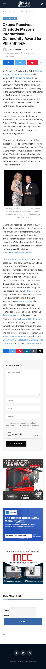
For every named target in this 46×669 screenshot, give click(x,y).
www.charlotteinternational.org (17, 253)
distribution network (12, 315)
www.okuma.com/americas (15, 336)
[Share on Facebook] (8, 62)
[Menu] (4, 4)
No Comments (28, 53)
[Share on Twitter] (20, 62)
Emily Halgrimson (16, 49)
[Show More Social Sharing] (41, 62)
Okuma (39, 319)
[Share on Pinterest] (32, 62)
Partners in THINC (26, 319)
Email (6, 615)
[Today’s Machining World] (24, 4)
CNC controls (30, 291)
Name (6, 610)
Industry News (10, 19)
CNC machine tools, (21, 78)
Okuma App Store (23, 301)
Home (5, 12)
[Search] (42, 4)
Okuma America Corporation (16, 259)
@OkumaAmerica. (33, 343)
